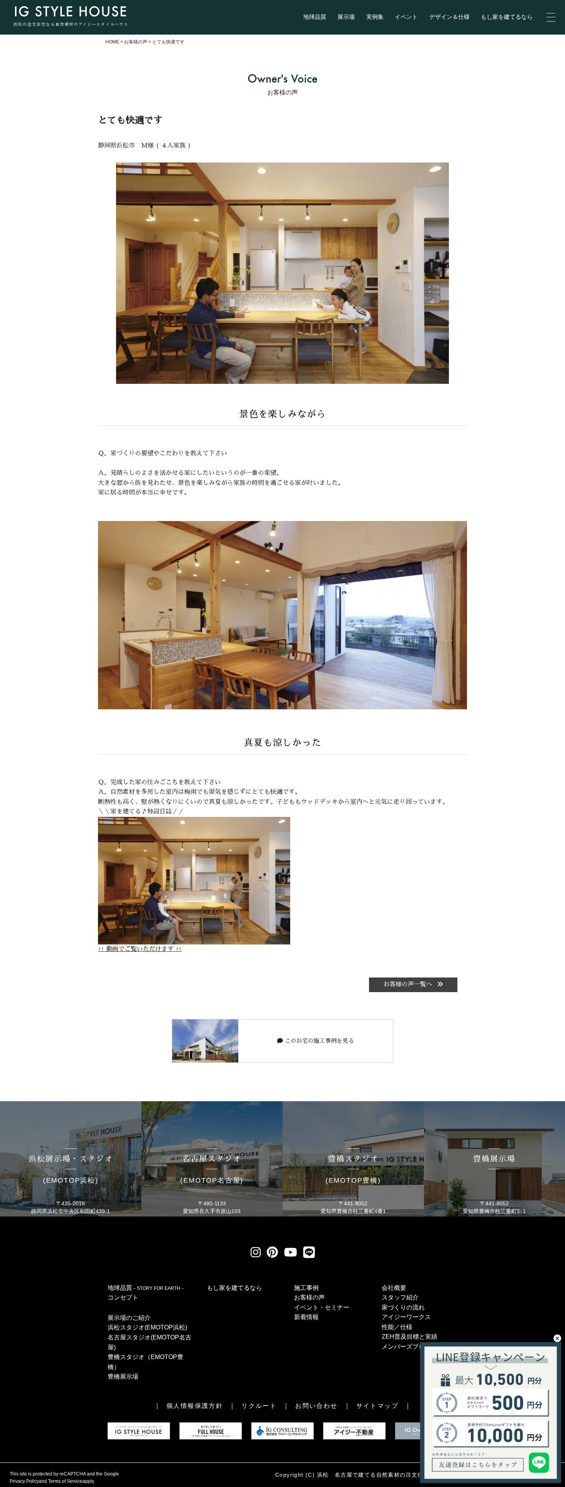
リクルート (259, 1405)
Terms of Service (65, 1481)
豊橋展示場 (123, 1376)
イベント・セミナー (321, 1307)
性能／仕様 (397, 1327)
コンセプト (123, 1297)
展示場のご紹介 (129, 1317)
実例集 (375, 17)
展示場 (346, 17)
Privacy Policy (24, 1481)
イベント (406, 17)
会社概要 (394, 1288)
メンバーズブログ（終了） (418, 1346)
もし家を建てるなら (507, 17)
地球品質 (314, 17)
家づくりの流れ (403, 1307)
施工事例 (306, 1288)
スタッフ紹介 (400, 1297)
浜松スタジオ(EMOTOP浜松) (147, 1327)
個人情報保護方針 (194, 1405)
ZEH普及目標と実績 (409, 1336)
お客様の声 (309, 1297)
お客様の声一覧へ (408, 984)
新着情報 (306, 1317)
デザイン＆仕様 (449, 17)
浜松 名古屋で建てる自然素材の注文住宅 (373, 1475)
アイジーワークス (406, 1317)
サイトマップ (377, 1405)
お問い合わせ (316, 1405)
